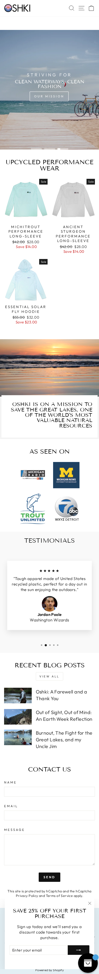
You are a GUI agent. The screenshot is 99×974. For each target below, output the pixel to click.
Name (10, 782)
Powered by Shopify (49, 970)
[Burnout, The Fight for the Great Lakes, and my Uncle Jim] (18, 737)
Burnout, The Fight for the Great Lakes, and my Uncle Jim (64, 739)
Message (14, 830)
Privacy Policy (27, 896)
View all (49, 676)
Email (11, 806)
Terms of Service (59, 896)
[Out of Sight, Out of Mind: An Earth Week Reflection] (18, 716)
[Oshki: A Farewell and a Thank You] (18, 695)
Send (49, 877)
